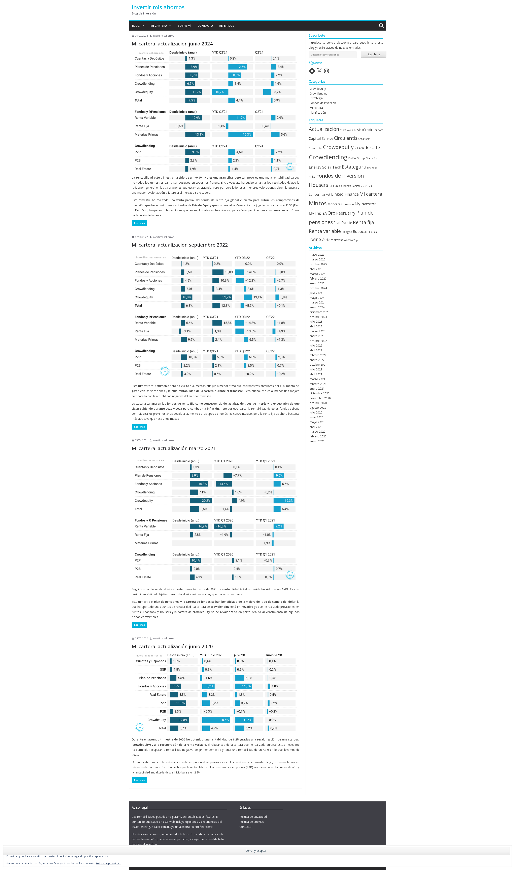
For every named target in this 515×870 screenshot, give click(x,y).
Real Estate (343, 222)
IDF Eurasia (335, 186)
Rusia (374, 231)
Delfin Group (356, 158)
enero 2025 (317, 283)
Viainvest (337, 240)
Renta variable (325, 231)
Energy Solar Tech (325, 167)
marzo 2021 (317, 379)
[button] (142, 26)
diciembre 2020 (320, 393)
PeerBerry (345, 213)
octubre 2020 (318, 403)
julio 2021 (316, 369)
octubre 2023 (318, 317)
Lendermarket (319, 194)
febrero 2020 (318, 436)
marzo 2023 (317, 331)
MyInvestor (365, 204)
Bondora (378, 130)
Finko (312, 176)
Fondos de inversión (323, 103)
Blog (136, 26)
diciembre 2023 (320, 312)
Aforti (343, 130)
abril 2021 (316, 374)
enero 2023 (317, 336)
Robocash (361, 231)
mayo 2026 (317, 254)
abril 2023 (316, 326)
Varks (326, 239)
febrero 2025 (318, 278)
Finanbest (372, 167)
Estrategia (316, 98)
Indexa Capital (351, 186)
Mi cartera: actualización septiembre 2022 (180, 244)
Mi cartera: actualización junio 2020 (172, 646)
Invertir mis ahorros (158, 7)
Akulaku (351, 130)
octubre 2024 (318, 288)
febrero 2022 (318, 355)
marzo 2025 (317, 274)
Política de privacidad (253, 817)
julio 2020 (316, 412)
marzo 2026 (317, 259)
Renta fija (363, 222)
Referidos (226, 26)
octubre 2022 (318, 341)
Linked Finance (345, 194)
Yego (356, 240)
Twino (315, 239)
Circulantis (345, 138)
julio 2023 (316, 321)
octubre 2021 (318, 364)
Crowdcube (315, 148)
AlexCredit (364, 130)
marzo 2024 (317, 302)
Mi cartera (158, 26)
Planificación (318, 112)
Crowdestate (367, 147)
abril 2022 (316, 350)
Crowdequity (318, 88)
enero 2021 (317, 388)
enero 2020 (317, 441)
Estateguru (354, 167)
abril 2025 (316, 269)
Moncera (334, 204)
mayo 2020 (317, 422)
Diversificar (372, 158)
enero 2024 (317, 307)
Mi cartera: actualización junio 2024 (172, 43)
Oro (331, 213)
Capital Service (321, 138)
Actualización (324, 129)
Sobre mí (184, 26)
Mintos (318, 203)
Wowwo (348, 240)
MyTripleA (318, 213)
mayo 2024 (317, 298)
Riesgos (347, 232)
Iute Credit (366, 186)
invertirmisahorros (163, 35)
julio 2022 (316, 345)
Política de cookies (251, 822)
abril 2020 (316, 427)
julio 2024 (316, 293)
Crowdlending (318, 93)
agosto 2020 (318, 407)
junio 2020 (316, 417)
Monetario (347, 204)
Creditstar (364, 138)
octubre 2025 (318, 264)
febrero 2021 (318, 384)
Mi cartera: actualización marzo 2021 (174, 448)
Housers (318, 184)
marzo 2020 (317, 431)
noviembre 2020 (320, 398)
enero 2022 (317, 360)
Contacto (205, 26)
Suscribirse (374, 54)
